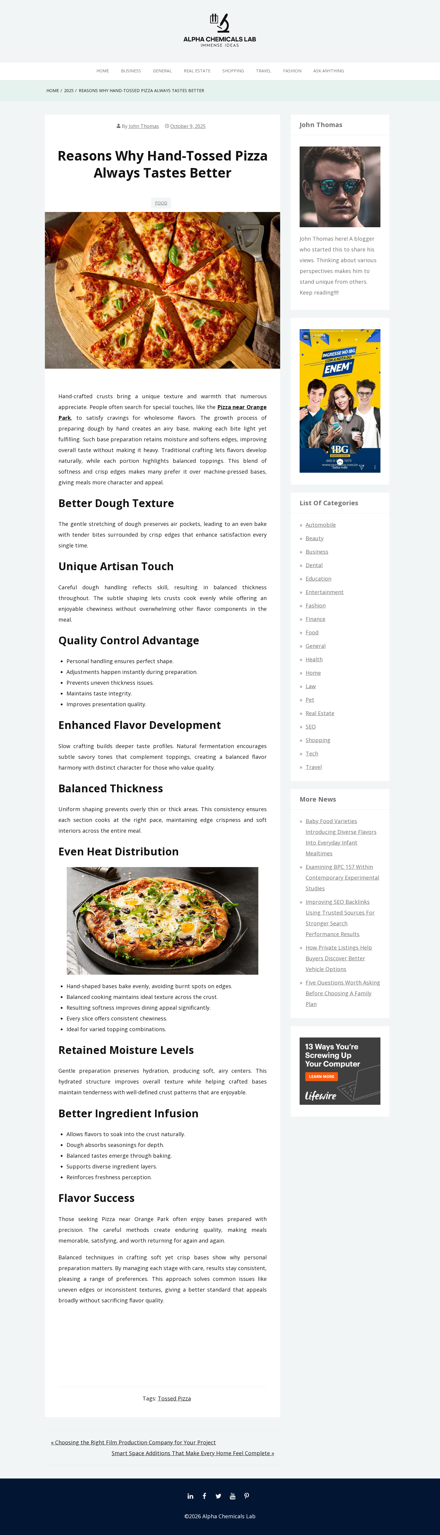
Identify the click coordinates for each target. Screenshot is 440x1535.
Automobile (321, 524)
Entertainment (325, 592)
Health (314, 659)
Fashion (292, 71)
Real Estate (197, 71)
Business (131, 71)
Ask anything (328, 71)
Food (161, 203)
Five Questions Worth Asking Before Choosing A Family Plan (343, 993)
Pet (310, 699)
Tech (312, 753)
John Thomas (144, 126)
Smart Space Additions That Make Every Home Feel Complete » (193, 1453)
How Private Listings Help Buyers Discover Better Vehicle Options (339, 958)
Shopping (233, 71)
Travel (263, 71)
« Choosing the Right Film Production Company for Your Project (133, 1442)
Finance (315, 618)
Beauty (315, 538)
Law (311, 686)
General (162, 71)
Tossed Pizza (174, 1398)
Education (318, 578)
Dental (314, 565)
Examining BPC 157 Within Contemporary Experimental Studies (342, 877)
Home (102, 71)
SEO (311, 726)
